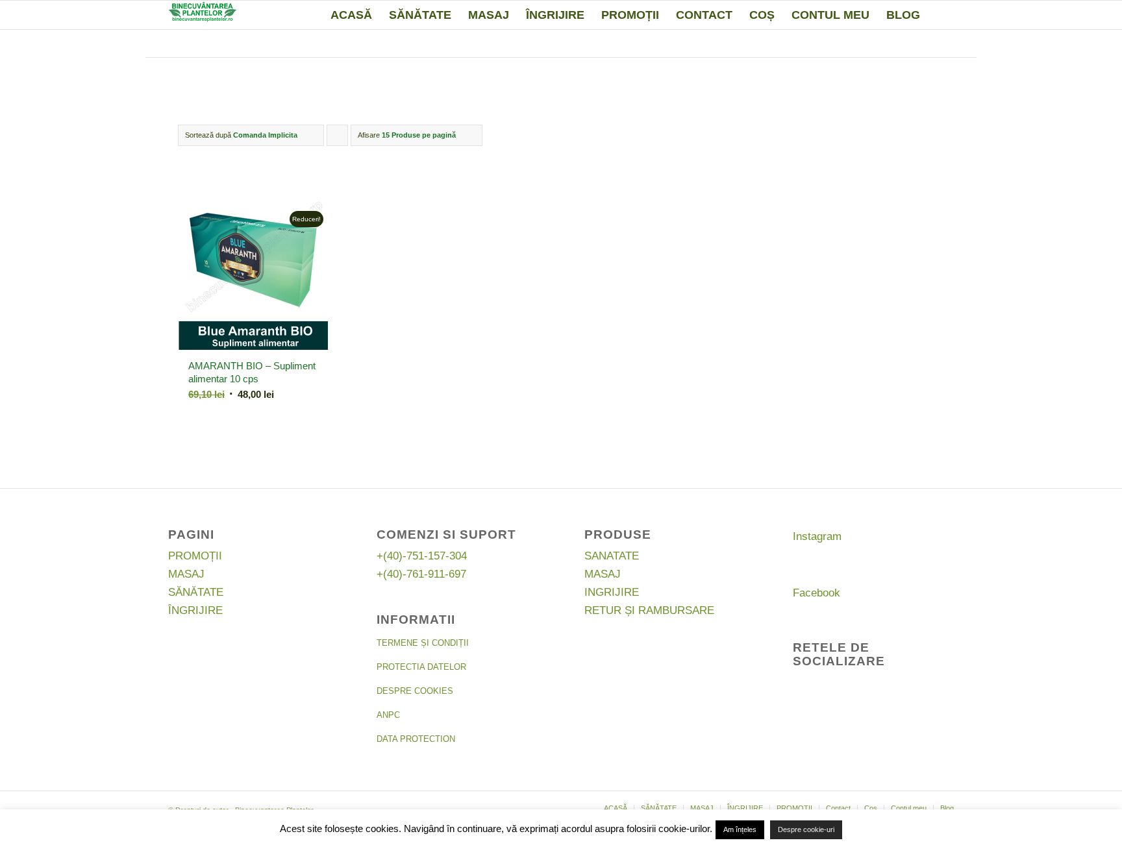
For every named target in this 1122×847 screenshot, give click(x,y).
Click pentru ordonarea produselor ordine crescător (337, 138)
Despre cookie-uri (806, 829)
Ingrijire (611, 592)
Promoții (195, 556)
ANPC (388, 715)
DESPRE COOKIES (415, 691)
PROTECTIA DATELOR (421, 667)
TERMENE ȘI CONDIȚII (423, 643)
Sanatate (611, 556)
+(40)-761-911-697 (421, 574)
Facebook (816, 593)
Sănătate (195, 592)
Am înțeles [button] (739, 829)
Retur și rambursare (649, 610)
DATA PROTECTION (416, 739)
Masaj (186, 574)
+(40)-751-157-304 (422, 556)
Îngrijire (195, 610)
